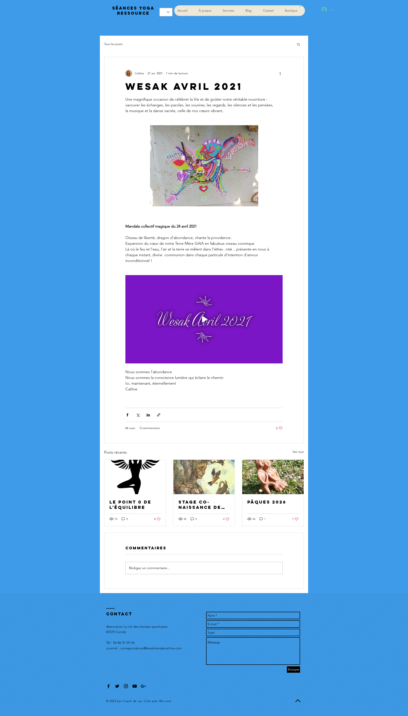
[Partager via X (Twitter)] (138, 415)
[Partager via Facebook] (127, 415)
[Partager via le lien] (159, 415)
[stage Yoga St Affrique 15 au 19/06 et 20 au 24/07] (204, 477)
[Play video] (204, 319)
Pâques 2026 (266, 502)
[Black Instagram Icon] (126, 686)
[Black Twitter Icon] (117, 686)
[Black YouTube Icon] (134, 686)
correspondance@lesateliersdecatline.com (151, 648)
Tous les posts (113, 44)
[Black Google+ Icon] (143, 686)
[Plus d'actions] (280, 73)
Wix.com (165, 701)
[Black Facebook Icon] (108, 686)
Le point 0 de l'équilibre (130, 504)
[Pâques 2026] (273, 477)
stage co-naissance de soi (199, 504)
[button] (300, 6)
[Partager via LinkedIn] (148, 415)
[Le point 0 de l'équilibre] (135, 477)
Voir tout (298, 452)
